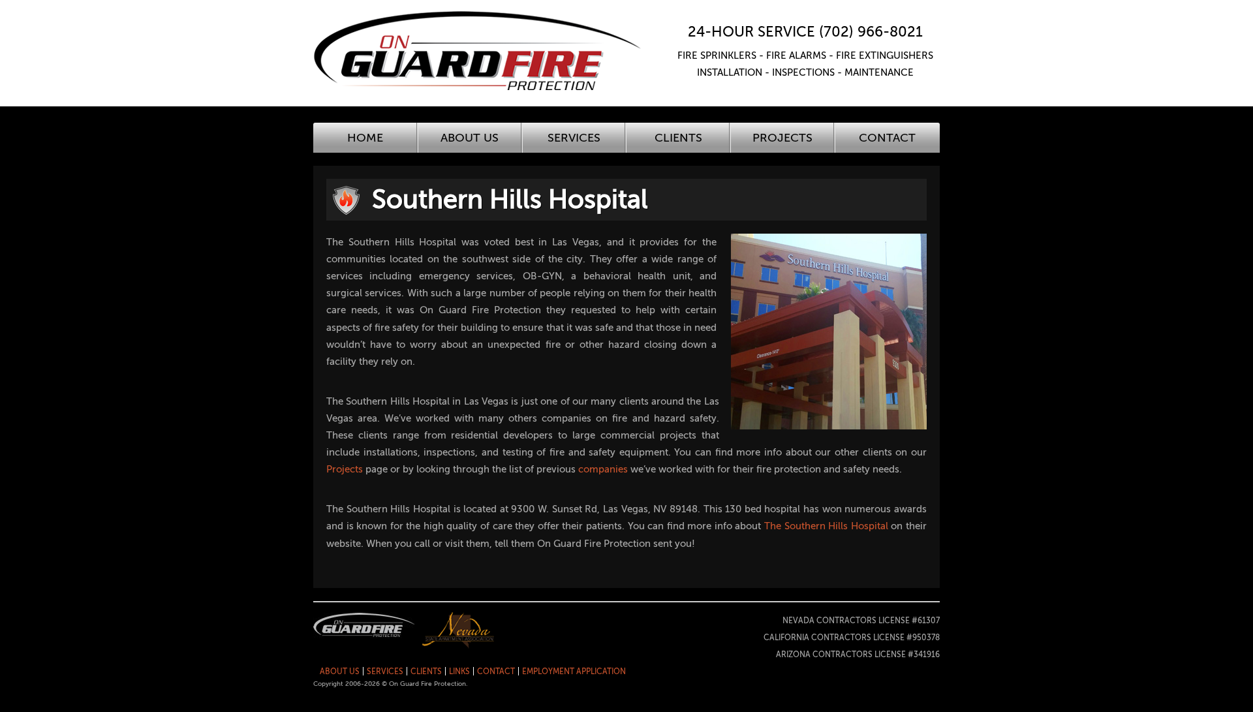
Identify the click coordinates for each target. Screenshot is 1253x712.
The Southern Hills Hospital (826, 526)
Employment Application (574, 671)
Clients (678, 137)
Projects (782, 137)
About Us (470, 137)
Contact (887, 137)
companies (603, 469)
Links (459, 671)
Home (365, 137)
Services (574, 137)
